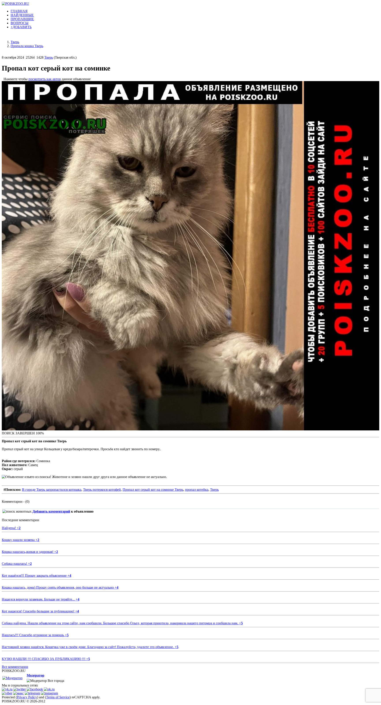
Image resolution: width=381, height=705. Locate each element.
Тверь (48, 57)
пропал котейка (196, 489)
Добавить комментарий (51, 511)
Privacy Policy (27, 697)
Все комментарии (15, 667)
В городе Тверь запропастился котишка (51, 489)
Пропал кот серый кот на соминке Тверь (153, 489)
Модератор (35, 675)
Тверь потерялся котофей (102, 489)
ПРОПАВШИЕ (22, 19)
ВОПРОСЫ (19, 23)
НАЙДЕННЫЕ (22, 15)
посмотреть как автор (44, 79)
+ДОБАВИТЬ (21, 27)
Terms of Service (58, 697)
